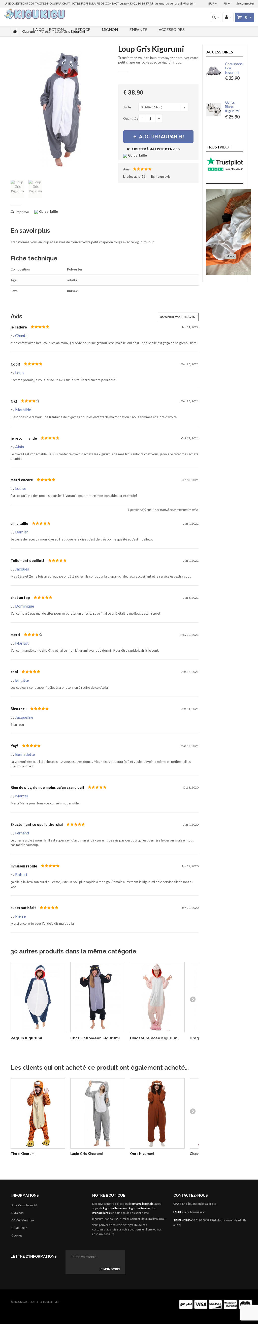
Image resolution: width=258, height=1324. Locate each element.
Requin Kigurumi (26, 1038)
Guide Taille (19, 1228)
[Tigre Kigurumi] (38, 1113)
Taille (127, 107)
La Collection (48, 29)
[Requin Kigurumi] (38, 997)
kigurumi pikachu (125, 1219)
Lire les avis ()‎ (135, 176)
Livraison (17, 1213)
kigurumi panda (102, 1219)
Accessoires (172, 29)
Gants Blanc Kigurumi (232, 106)
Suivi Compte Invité (24, 1205)
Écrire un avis (160, 176)
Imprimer (22, 212)
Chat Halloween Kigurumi (95, 1038)
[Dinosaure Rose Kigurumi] (157, 997)
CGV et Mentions (23, 1220)
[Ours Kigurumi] (157, 1113)
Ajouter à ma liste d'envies (155, 149)
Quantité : (130, 118)
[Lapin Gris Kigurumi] (97, 1113)
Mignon (110, 29)
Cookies (16, 1235)
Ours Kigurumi (142, 1153)
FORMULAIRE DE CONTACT (100, 3)
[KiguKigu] (35, 14)
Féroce (82, 29)
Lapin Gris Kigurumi (86, 1153)
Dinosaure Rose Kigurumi (154, 1038)
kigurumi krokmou (153, 1219)
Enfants (138, 29)
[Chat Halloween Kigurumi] (97, 997)
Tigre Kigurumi (23, 1153)
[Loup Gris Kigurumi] (17, 189)
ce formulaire (195, 1212)
